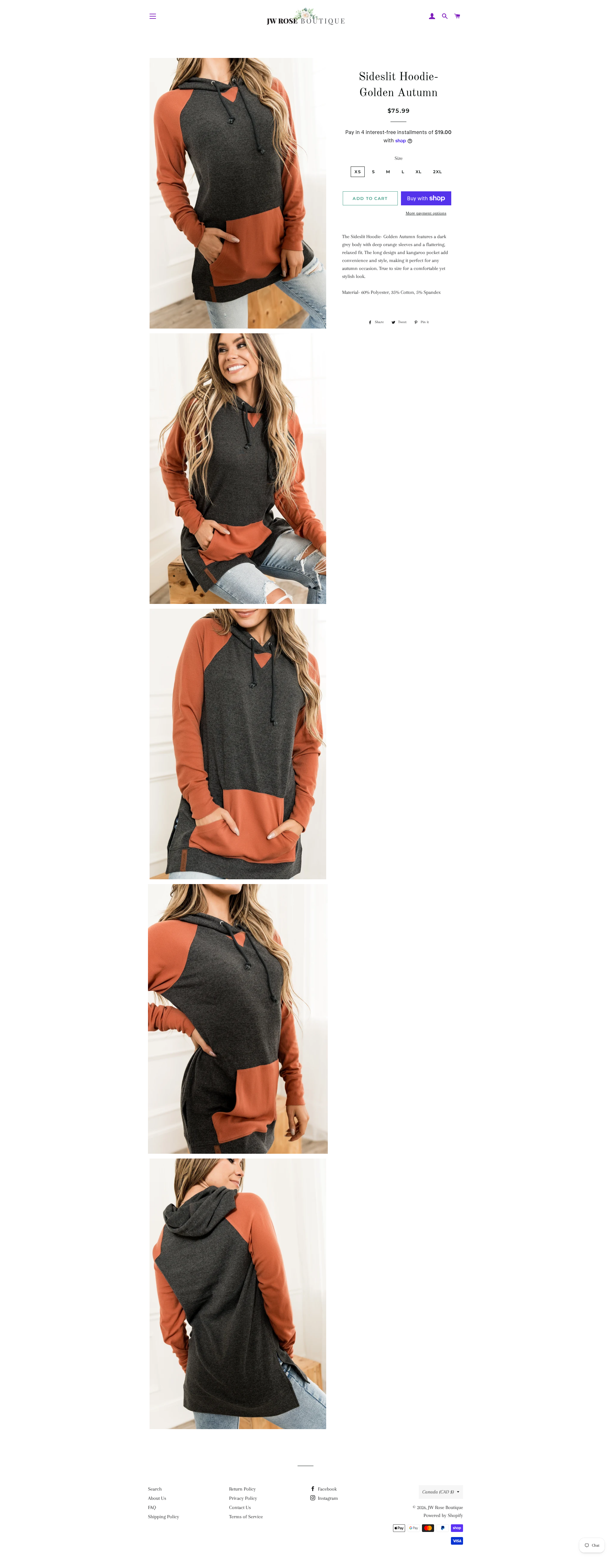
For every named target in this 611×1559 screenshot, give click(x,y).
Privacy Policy (243, 1498)
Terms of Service (246, 1517)
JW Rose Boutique (445, 1507)
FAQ (152, 1507)
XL (419, 171)
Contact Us (240, 1507)
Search (155, 1489)
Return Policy (242, 1489)
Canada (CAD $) (438, 1492)
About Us (157, 1498)
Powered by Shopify (443, 1515)
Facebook (327, 1489)
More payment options (426, 213)
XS (358, 171)
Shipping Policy (163, 1517)
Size (399, 158)
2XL (437, 171)
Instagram (327, 1498)
